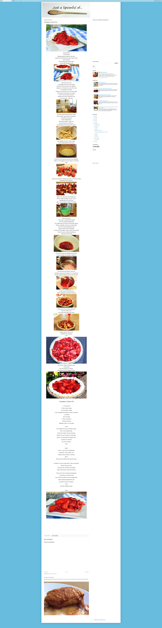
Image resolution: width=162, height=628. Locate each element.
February (96, 138)
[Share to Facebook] (56, 535)
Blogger (104, 619)
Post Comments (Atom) (53, 573)
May (95, 133)
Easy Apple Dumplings (49, 577)
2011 (95, 141)
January (96, 139)
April (96, 135)
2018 (95, 116)
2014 (95, 120)
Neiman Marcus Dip (102, 82)
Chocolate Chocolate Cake (103, 100)
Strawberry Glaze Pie (98, 130)
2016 (95, 119)
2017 (95, 117)
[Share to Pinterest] (57, 535)
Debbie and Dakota (103, 72)
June (96, 129)
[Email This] (52, 535)
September (97, 124)
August (96, 126)
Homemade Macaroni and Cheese (105, 94)
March (96, 136)
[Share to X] (54, 535)
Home (95, 67)
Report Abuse (96, 163)
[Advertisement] (105, 50)
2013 (95, 122)
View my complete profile (103, 77)
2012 (95, 123)
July (95, 127)
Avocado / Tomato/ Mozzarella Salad (105, 88)
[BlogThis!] (53, 535)
